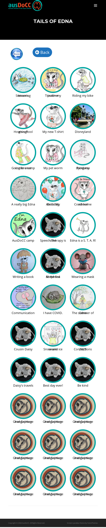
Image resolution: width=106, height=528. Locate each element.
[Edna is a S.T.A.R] (83, 225)
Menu (95, 5)
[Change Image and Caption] (23, 406)
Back (44, 52)
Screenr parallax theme (76, 523)
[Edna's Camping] (23, 225)
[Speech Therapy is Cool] (53, 225)
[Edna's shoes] (83, 152)
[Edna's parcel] (53, 116)
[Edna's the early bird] (53, 152)
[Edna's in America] (83, 116)
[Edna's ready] (23, 152)
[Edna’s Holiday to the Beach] (23, 80)
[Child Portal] (19, 54)
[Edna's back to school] (23, 116)
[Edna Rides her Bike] (83, 80)
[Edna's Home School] (83, 189)
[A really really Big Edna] (23, 189)
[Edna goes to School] (53, 80)
